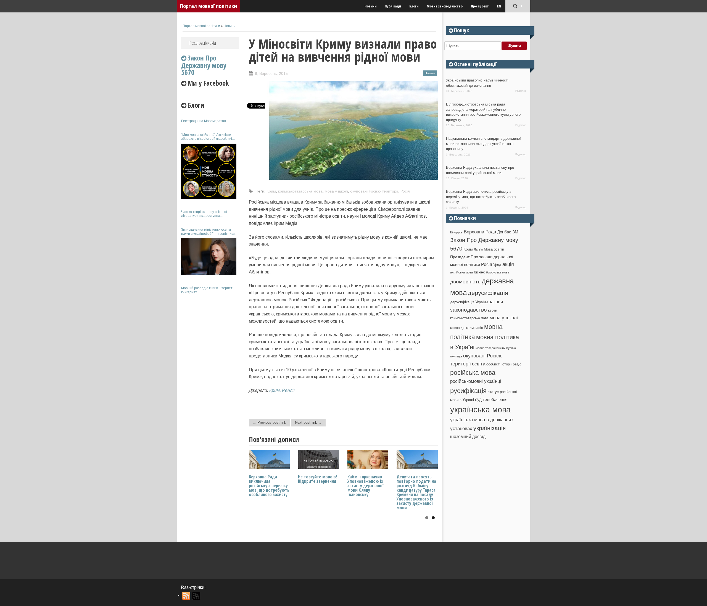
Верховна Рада (480, 232)
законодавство (468, 310)
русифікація (468, 390)
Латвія (478, 249)
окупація (456, 356)
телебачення (495, 399)
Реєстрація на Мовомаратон (203, 121)
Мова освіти (494, 249)
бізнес (479, 272)
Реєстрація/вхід (202, 42)
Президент (459, 257)
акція (508, 264)
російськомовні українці (475, 381)
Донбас (504, 232)
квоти (492, 310)
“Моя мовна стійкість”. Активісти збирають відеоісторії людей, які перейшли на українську (206, 137)
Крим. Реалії (282, 390)
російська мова (472, 372)
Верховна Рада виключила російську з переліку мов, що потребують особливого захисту (269, 485)
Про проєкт (480, 6)
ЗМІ (515, 232)
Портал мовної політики (208, 6)
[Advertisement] (210, 380)
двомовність (465, 281)
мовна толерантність (490, 348)
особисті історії (499, 364)
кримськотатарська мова (300, 191)
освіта (478, 364)
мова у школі (336, 191)
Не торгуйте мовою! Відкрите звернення (317, 479)
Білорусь (456, 232)
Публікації (393, 6)
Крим (271, 191)
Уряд (497, 265)
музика (511, 348)
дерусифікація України (469, 302)
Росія (405, 191)
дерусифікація (488, 292)
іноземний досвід (468, 436)
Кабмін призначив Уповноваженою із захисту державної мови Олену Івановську (365, 485)
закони (496, 301)
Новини (370, 6)
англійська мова (461, 272)
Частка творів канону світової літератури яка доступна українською (204, 214)
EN (499, 6)
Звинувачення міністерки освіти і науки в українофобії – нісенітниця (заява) (208, 232)
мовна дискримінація (466, 328)
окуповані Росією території (374, 191)
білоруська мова (497, 272)
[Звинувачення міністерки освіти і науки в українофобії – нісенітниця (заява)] (208, 256)
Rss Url (186, 596)
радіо (517, 364)
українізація (489, 428)
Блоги (413, 6)
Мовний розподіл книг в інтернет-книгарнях (207, 290)
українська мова (480, 409)
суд (478, 399)
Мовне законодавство (445, 6)
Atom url (196, 596)
